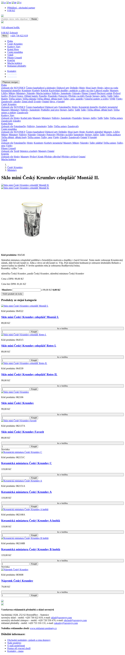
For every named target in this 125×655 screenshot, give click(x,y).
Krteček (11, 60)
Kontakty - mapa (15, 651)
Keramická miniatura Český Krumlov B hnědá (30, 549)
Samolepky (78, 134)
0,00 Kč (11, 10)
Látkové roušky (101, 90)
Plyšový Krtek (37, 156)
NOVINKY (19, 87)
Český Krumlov (15, 44)
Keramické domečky (11, 90)
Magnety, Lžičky (112, 132)
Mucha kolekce (14, 63)
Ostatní (45, 101)
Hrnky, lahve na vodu (107, 87)
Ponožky (43, 96)
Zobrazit (14, 32)
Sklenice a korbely (29, 151)
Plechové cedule (104, 93)
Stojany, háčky (99, 96)
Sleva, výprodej (57, 101)
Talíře (110, 96)
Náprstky (32, 134)
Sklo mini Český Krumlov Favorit (22, 431)
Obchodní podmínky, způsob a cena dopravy (28, 640)
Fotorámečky (65, 107)
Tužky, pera (46, 137)
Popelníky (53, 96)
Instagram (12, 76)
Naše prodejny (14, 643)
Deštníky (74, 87)
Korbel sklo (26, 118)
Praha (10, 41)
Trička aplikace (113, 134)
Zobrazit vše (7, 87)
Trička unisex (15, 98)
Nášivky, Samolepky (61, 93)
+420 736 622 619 (19, 35)
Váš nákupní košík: (10, 27)
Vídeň (10, 55)
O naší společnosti (16, 645)
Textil (16, 151)
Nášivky (23, 134)
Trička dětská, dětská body (50, 98)
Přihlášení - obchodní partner (21, 7)
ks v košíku (62, 328)
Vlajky (119, 98)
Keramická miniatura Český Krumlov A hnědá (30, 520)
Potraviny (63, 96)
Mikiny (12, 93)
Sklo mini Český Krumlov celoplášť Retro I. (28, 345)
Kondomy (27, 90)
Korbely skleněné (94, 132)
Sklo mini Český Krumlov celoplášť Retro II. (29, 374)
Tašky (84, 110)
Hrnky (75, 107)
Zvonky (37, 101)
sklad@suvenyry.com (61, 617)
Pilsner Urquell (14, 57)
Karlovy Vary (13, 46)
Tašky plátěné (96, 143)
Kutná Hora (13, 49)
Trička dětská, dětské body (100, 110)
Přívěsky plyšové (69, 156)
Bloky (82, 87)
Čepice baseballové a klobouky (41, 87)
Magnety (5, 110)
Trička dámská (29, 98)
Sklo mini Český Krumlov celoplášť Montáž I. (30, 317)
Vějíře (112, 98)
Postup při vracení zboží (18, 648)
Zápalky (17, 121)
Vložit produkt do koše (12, 294)
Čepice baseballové (35, 107)
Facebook (12, 74)
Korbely (36, 90)
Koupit (34, 332)
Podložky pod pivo (50, 110)
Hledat (34, 19)
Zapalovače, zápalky (11, 101)
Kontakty (11, 71)
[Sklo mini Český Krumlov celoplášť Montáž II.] (25, 185)
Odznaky (76, 93)
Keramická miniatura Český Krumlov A (26, 492)
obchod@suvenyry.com (75, 620)
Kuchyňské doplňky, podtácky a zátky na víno (71, 90)
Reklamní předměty (16, 66)
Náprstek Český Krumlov (17, 580)
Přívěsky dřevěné (52, 156)
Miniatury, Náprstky (26, 93)
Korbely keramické (108, 107)
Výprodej (92, 137)
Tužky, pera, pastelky (73, 98)
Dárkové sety (63, 87)
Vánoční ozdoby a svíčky (96, 98)
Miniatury (15, 110)
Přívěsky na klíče (76, 96)
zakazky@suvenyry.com (66, 623)
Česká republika (15, 52)
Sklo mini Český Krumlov (17, 403)
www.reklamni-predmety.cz (43, 628)
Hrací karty (91, 87)
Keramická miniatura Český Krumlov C (26, 463)
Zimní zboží (27, 101)
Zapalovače (22, 112)
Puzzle (88, 96)
